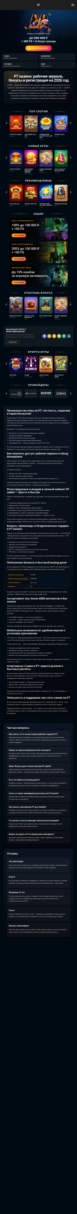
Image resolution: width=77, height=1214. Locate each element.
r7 (38, 5)
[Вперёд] (70, 123)
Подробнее (13, 342)
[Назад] (6, 123)
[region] (38, 128)
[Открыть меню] (72, 5)
